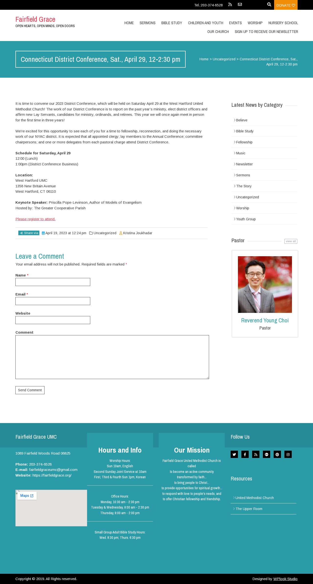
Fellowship (244, 142)
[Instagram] (288, 454)
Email (20, 294)
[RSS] (230, 6)
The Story (244, 186)
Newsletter (244, 164)
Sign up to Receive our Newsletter (266, 31)
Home (129, 22)
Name (20, 275)
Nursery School (283, 22)
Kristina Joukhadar (137, 233)
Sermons (148, 22)
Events (235, 22)
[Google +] (266, 454)
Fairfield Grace (35, 19)
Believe (241, 120)
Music (240, 153)
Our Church (218, 31)
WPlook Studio (285, 579)
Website (22, 313)
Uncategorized (224, 59)
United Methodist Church (254, 498)
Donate (284, 5)
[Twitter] (234, 454)
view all (291, 241)
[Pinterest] (277, 454)
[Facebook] (245, 454)
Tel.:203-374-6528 (208, 5)
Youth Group (246, 219)
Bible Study (245, 131)
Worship (255, 22)
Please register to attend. (35, 219)
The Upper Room (248, 509)
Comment (24, 332)
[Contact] (240, 6)
